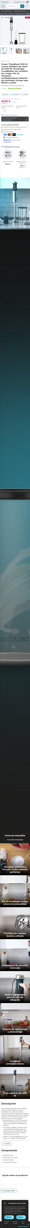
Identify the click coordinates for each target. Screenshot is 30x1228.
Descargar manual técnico (21, 106)
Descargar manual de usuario (7, 106)
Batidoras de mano (12, 147)
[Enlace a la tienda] (5, 2)
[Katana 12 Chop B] (8, 154)
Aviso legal (23, 1222)
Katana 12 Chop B (8, 161)
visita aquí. (19, 1213)
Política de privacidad (15, 1222)
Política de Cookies (6, 1222)
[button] (27, 50)
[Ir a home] (1, 14)
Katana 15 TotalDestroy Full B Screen (22, 162)
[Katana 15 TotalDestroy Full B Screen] (23, 154)
